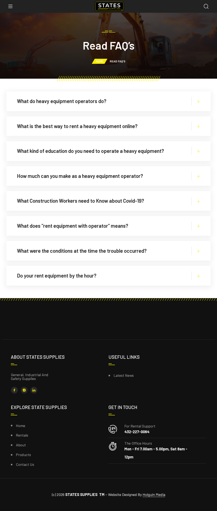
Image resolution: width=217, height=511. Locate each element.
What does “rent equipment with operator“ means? (72, 226)
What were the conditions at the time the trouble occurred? (82, 251)
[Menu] (10, 6)
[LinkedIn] (34, 390)
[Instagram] (24, 390)
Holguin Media (154, 494)
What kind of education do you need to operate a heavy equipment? (90, 151)
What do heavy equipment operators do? (61, 101)
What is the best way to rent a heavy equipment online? (77, 126)
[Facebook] (14, 390)
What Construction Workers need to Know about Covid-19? (80, 201)
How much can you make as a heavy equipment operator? (80, 176)
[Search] (206, 7)
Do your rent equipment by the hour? (56, 275)
